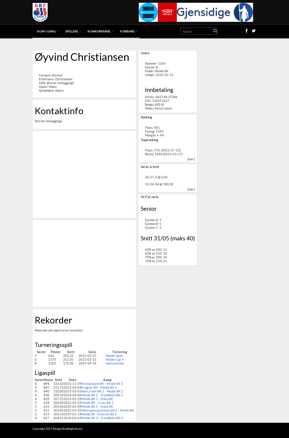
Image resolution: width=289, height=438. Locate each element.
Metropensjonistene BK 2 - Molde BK (107, 410)
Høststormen (115, 363)
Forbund (127, 31)
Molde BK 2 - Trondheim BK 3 (102, 395)
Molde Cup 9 (114, 359)
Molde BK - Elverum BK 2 (99, 414)
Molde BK (161, 71)
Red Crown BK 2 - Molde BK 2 (102, 391)
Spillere (71, 31)
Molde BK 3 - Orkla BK (97, 406)
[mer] (191, 159)
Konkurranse (99, 31)
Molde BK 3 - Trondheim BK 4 (102, 418)
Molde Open (114, 356)
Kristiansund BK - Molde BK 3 (102, 383)
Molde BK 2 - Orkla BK (97, 399)
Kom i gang (46, 31)
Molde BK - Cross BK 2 (97, 403)
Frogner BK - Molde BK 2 (99, 387)
